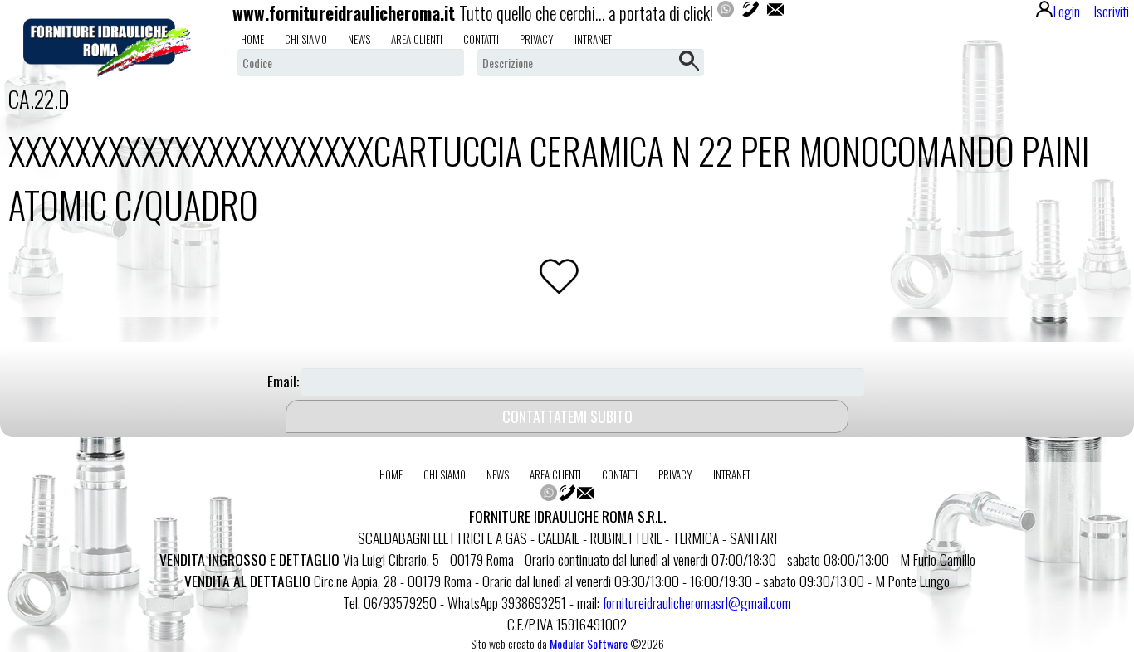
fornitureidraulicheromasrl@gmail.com (697, 602)
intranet (593, 39)
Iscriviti (1111, 11)
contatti (481, 39)
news (359, 39)
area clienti (416, 39)
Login (1066, 11)
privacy (537, 39)
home (252, 39)
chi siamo (306, 39)
